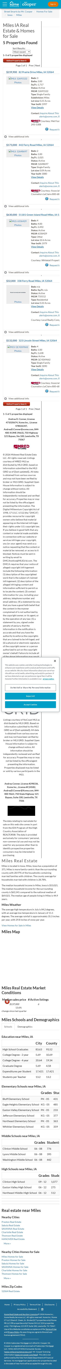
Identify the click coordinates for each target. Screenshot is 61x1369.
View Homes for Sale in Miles (16, 925)
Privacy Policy (20, 1304)
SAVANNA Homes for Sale (15, 1266)
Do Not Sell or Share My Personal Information (30, 688)
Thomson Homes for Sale (14, 1273)
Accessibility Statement (27, 1309)
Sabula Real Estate (11, 1225)
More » (7, 1243)
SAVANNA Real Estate (13, 1228)
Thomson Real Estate (12, 1235)
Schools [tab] (8, 1026)
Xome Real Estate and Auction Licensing (21, 1314)
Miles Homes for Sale (12, 1256)
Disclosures (49, 1304)
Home (7, 1304)
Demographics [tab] (25, 1026)
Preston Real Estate (11, 1222)
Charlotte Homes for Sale (14, 1270)
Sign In (53, 4)
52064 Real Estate (11, 1291)
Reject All (30, 696)
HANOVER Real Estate (13, 1239)
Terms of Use (35, 1304)
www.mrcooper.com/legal (26, 1355)
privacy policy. (48, 679)
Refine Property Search (17, 60)
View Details (37, 107)
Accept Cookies (30, 704)
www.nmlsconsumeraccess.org (18, 1352)
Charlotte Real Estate (12, 1232)
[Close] (55, 660)
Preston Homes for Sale (13, 1260)
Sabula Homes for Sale (13, 1263)
